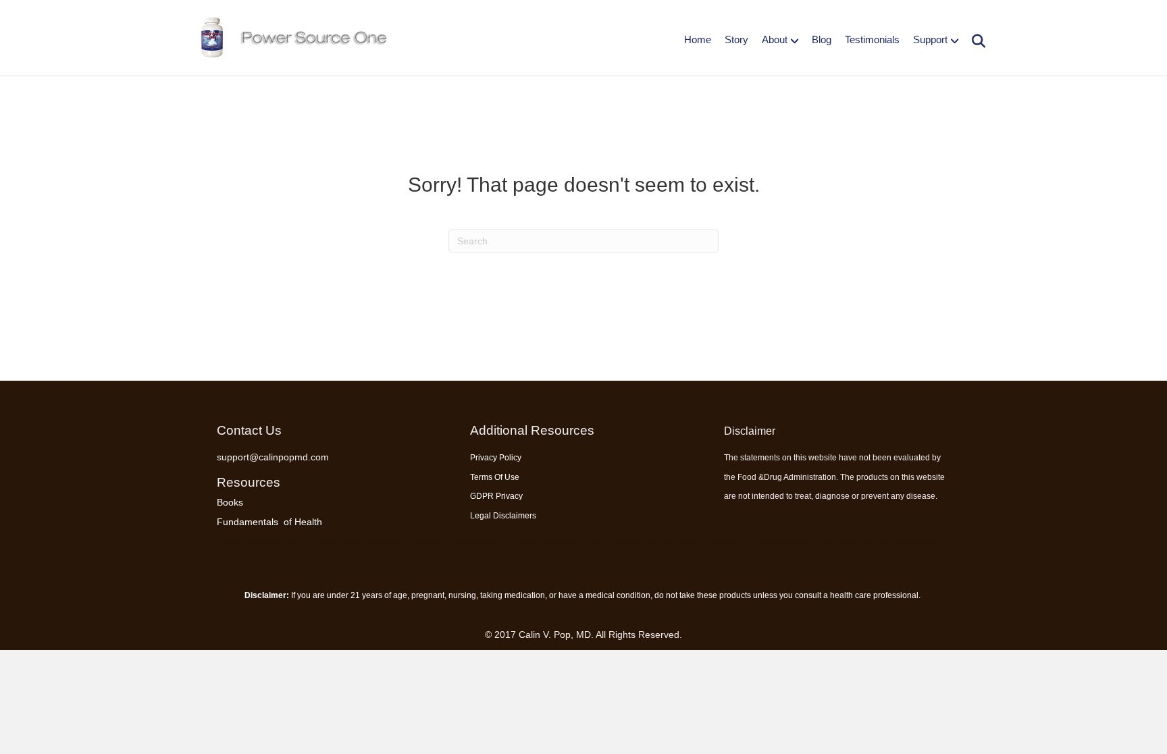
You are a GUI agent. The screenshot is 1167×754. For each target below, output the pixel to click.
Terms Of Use (494, 477)
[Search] (973, 41)
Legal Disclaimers (503, 515)
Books (230, 502)
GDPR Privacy (496, 496)
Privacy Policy (495, 457)
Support (930, 39)
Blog (821, 39)
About (774, 39)
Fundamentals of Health (269, 521)
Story (736, 39)
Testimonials (872, 39)
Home (697, 39)
